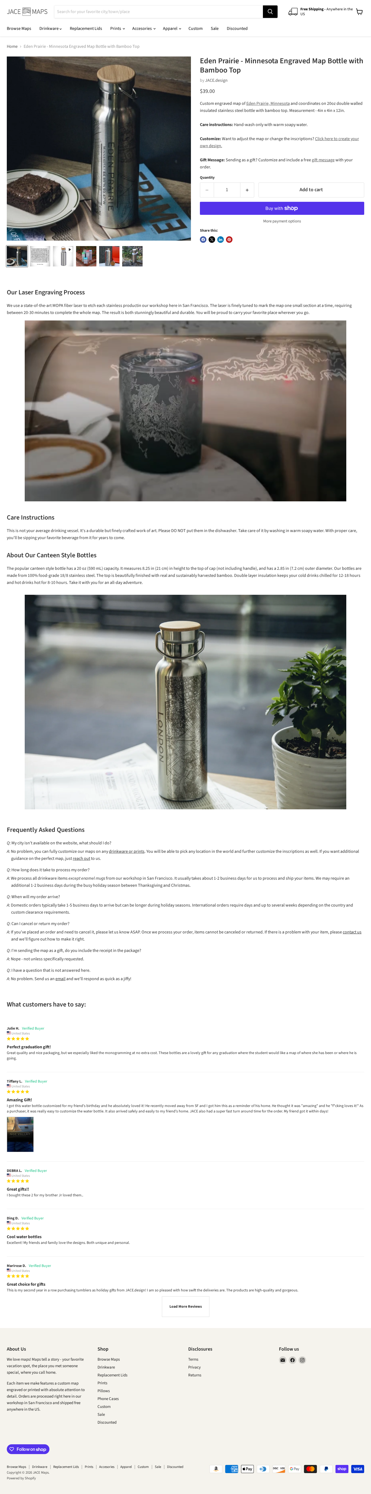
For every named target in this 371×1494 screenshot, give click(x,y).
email (60, 979)
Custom (195, 29)
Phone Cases (108, 1399)
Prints (116, 29)
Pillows (104, 1391)
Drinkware (49, 29)
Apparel (170, 29)
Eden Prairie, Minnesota (268, 103)
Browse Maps (19, 29)
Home (12, 46)
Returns (194, 1375)
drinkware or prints (126, 851)
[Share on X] (212, 239)
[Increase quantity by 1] (247, 190)
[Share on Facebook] (203, 239)
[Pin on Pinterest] (229, 239)
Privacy (194, 1367)
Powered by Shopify (21, 1478)
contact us (352, 932)
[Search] (270, 11)
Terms (193, 1359)
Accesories (142, 29)
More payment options (282, 221)
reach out (81, 858)
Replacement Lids (86, 29)
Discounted (237, 29)
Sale (215, 29)
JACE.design (216, 80)
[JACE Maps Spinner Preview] (63, 256)
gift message (323, 160)
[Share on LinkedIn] (220, 239)
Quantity (207, 177)
